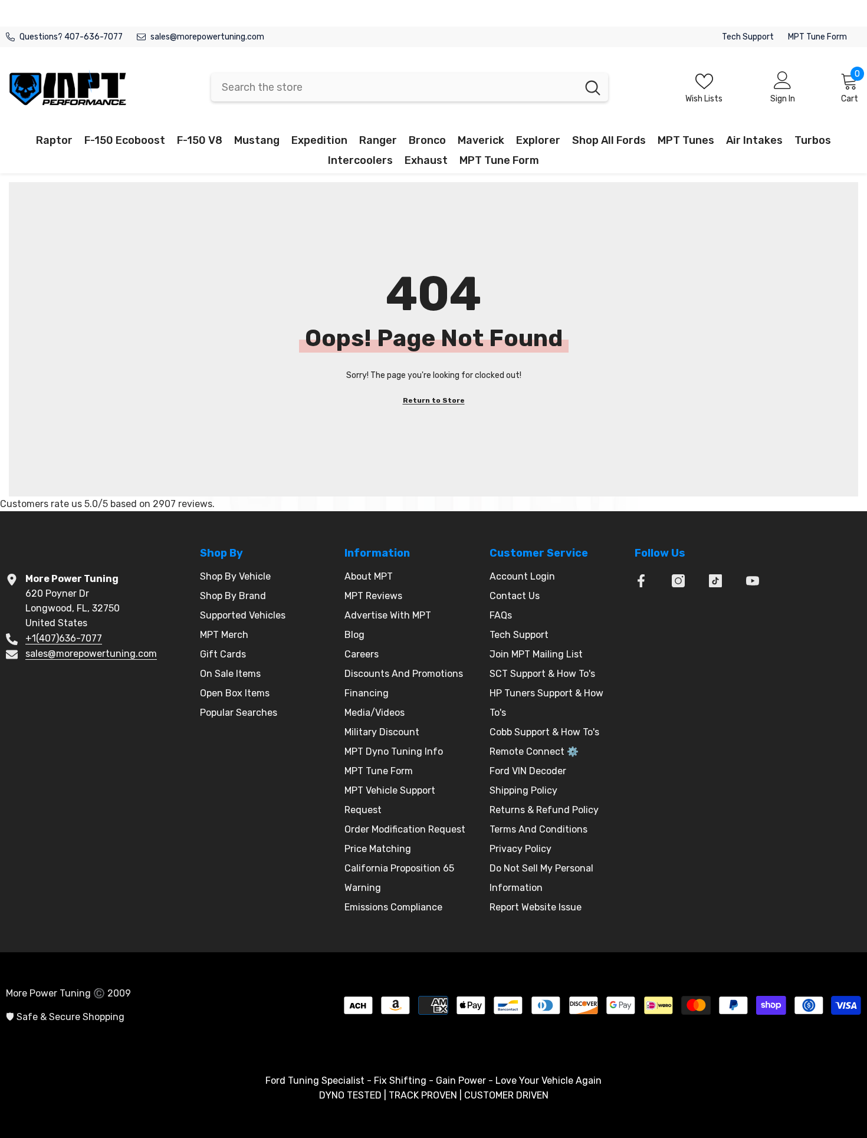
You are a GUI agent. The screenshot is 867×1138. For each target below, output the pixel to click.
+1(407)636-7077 (63, 638)
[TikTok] (715, 581)
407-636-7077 (93, 37)
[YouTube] (752, 581)
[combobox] (394, 87)
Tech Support (748, 37)
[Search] (409, 87)
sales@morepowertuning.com (207, 37)
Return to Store (434, 400)
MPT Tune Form (817, 37)
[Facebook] (641, 581)
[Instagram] (678, 581)
